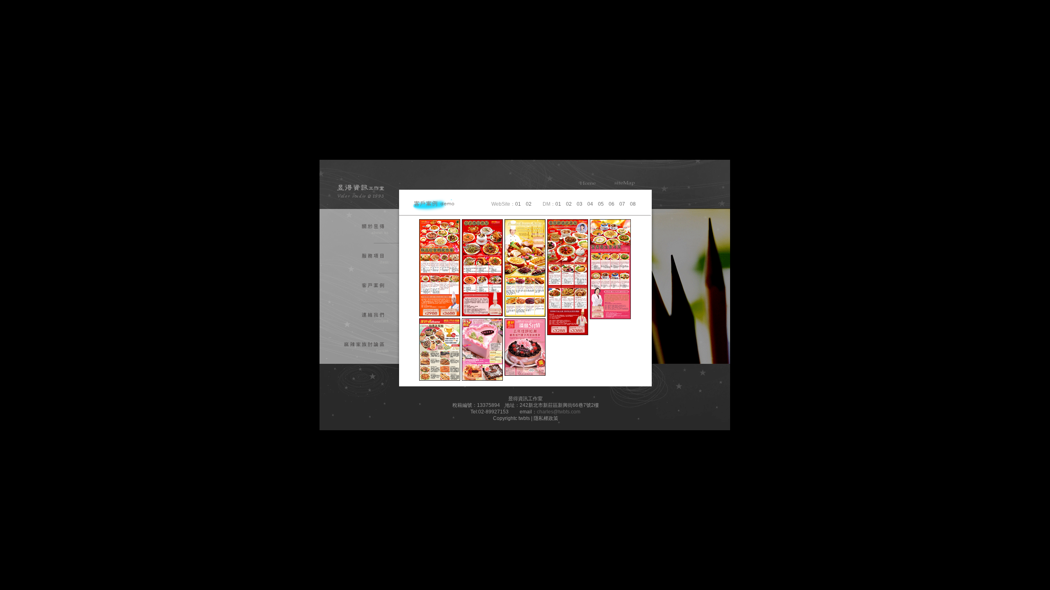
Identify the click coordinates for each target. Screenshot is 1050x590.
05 (601, 204)
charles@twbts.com (558, 412)
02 (529, 204)
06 (611, 204)
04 (590, 204)
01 (518, 204)
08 (633, 204)
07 (622, 204)
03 (579, 204)
